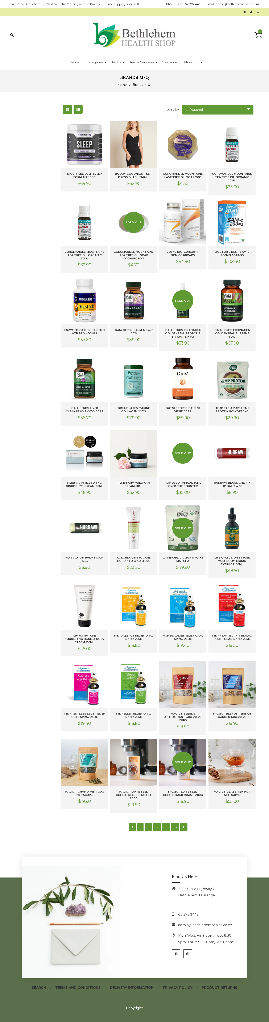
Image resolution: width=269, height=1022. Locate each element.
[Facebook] (176, 953)
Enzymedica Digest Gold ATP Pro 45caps (84, 331)
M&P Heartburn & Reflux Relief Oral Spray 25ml (232, 637)
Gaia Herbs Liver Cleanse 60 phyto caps (84, 409)
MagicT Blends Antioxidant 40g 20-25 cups (182, 717)
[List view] (78, 109)
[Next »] (183, 827)
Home (122, 85)
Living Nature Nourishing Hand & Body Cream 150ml (84, 639)
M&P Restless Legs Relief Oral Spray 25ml (84, 715)
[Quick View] (104, 127)
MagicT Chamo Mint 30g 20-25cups (84, 793)
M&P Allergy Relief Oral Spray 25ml (133, 637)
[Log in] (245, 12)
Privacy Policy (178, 988)
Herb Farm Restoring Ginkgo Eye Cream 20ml (84, 484)
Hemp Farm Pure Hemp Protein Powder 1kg (232, 409)
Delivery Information (132, 988)
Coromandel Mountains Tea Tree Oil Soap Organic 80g (134, 255)
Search (39, 988)
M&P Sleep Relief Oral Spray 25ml (133, 715)
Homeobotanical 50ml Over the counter (183, 484)
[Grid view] (67, 109)
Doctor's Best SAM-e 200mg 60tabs (232, 253)
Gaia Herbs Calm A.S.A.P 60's (134, 331)
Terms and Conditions (78, 988)
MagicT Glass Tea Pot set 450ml (232, 793)
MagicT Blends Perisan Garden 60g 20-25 (232, 715)
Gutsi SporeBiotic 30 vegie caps (183, 409)
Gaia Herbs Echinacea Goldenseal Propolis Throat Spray (183, 333)
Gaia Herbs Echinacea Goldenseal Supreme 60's (232, 333)
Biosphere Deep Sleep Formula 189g (84, 175)
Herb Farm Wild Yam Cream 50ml (133, 484)
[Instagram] (187, 953)
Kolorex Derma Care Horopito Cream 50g (133, 559)
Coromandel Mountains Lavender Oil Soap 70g (183, 175)
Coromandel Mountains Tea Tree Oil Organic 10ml (232, 177)
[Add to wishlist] (258, 12)
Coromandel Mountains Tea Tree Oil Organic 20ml (84, 255)
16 (175, 827)
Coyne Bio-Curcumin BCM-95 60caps (182, 253)
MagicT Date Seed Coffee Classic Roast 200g (134, 795)
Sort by (173, 109)
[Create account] (252, 12)
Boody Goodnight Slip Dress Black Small (133, 175)
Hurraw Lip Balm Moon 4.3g (84, 559)
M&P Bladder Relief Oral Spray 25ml (183, 637)
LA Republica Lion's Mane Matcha (183, 559)
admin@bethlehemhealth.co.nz (237, 4)
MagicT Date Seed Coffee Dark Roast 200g (183, 793)
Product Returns (219, 988)
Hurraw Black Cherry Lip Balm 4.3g (232, 484)
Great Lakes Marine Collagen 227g (134, 409)
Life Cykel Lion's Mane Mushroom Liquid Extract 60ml (232, 561)
